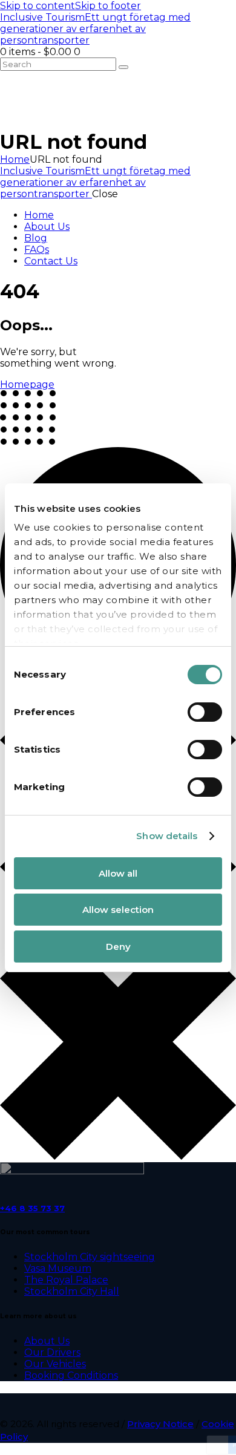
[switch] (205, 712)
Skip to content (37, 5)
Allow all (118, 873)
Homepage (27, 384)
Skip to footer (108, 5)
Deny (118, 946)
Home (15, 159)
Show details (166, 836)
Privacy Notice (160, 1424)
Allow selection (118, 909)
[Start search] (123, 67)
